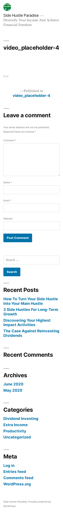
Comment (9, 140)
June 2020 (13, 384)
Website (8, 218)
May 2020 (12, 390)
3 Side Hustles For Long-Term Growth (30, 311)
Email (7, 200)
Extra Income (15, 425)
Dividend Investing (20, 418)
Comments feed (18, 478)
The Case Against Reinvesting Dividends (31, 333)
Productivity (14, 431)
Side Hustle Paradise (21, 15)
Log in (9, 465)
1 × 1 (5, 76)
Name (7, 182)
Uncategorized (17, 437)
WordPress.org (17, 484)
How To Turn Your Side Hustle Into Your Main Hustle (30, 301)
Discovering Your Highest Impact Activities (27, 322)
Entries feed (14, 471)
